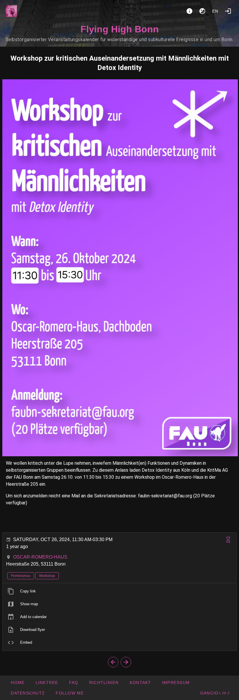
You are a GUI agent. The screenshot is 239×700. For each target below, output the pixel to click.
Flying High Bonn (119, 29)
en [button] (215, 11)
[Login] (228, 11)
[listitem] (119, 591)
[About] (189, 11)
